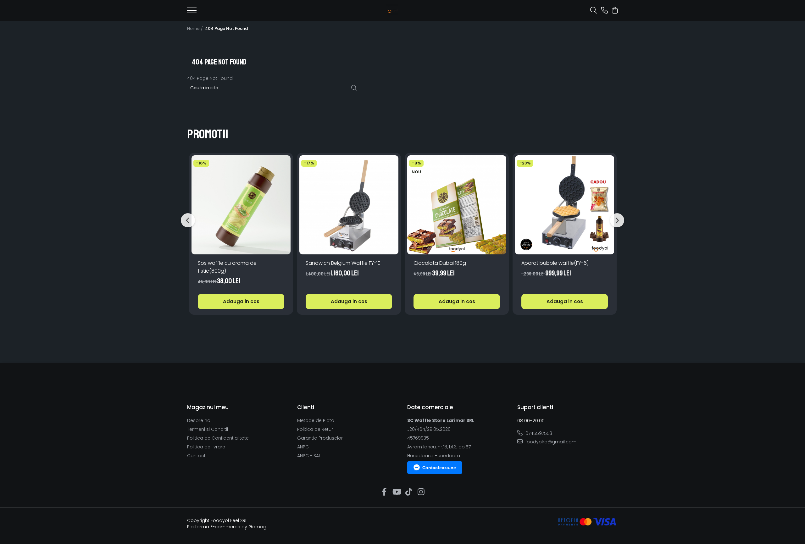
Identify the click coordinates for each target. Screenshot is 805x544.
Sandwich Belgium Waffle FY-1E (343, 263)
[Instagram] (420, 492)
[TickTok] (408, 492)
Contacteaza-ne (439, 467)
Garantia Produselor (320, 438)
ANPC (303, 447)
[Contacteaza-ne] (604, 10)
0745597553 (538, 433)
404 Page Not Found (226, 28)
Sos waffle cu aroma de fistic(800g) (227, 267)
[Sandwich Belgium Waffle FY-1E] (348, 204)
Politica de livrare (206, 447)
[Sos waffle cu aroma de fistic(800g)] (241, 204)
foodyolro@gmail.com (550, 442)
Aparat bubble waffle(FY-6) (555, 263)
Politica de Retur (315, 429)
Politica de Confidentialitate (218, 438)
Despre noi (199, 420)
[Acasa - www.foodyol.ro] (392, 10)
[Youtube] (396, 492)
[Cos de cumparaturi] (614, 10)
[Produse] (192, 12)
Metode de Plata (315, 420)
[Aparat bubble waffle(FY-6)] (564, 204)
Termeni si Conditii (207, 429)
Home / (195, 28)
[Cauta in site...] (593, 10)
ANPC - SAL (309, 455)
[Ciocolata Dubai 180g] (456, 204)
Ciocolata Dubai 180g (440, 263)
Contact (196, 455)
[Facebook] (384, 492)
